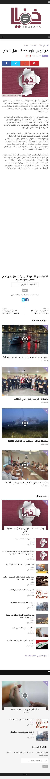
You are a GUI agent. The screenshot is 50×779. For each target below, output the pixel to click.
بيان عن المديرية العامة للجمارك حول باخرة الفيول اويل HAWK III (20, 616)
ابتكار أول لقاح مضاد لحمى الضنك (23, 627)
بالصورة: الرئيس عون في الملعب (31, 398)
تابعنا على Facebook (36, 655)
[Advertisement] (25, 197)
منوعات (32, 541)
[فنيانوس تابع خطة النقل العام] (25, 82)
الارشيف (34, 45)
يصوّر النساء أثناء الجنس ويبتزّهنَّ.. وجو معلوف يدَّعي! (25, 530)
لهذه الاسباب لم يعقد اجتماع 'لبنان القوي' (20, 564)
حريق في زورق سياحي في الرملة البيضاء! (25, 357)
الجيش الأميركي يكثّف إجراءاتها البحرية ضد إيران (10, 312)
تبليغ (28, 56)
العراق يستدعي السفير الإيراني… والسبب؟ (20, 640)
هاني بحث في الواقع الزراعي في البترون (26, 482)
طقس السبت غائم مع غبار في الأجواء (21, 589)
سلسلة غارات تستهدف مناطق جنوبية (28, 440)
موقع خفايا (43, 45)
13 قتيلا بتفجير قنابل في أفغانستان (22, 602)
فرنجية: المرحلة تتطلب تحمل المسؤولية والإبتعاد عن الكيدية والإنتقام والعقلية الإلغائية (18, 552)
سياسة (26, 45)
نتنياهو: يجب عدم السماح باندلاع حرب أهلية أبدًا (39, 312)
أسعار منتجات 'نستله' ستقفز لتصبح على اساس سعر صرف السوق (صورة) (18, 578)
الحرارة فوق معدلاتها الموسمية (23, 538)
